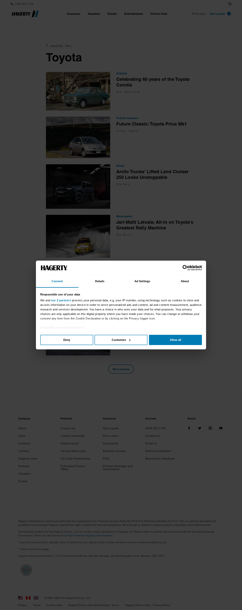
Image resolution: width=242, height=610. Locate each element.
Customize (119, 339)
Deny (66, 339)
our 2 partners (61, 300)
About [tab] (185, 281)
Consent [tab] (57, 281)
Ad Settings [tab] (142, 281)
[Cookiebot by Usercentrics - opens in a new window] (185, 268)
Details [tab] (99, 281)
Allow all (175, 339)
